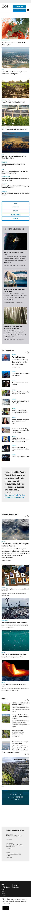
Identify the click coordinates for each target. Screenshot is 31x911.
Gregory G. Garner (16, 748)
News (3, 69)
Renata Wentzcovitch (8, 688)
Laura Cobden (17, 688)
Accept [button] (6, 908)
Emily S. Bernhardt (15, 625)
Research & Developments (14, 229)
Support (19, 6)
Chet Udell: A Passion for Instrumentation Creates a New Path (20, 449)
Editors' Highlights (9, 843)
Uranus (15, 211)
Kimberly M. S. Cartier (10, 265)
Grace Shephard (5, 690)
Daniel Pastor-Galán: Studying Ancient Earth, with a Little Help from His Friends (20, 430)
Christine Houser (25, 688)
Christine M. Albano (21, 722)
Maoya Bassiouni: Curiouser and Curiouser (20, 383)
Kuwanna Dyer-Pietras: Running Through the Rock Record (20, 393)
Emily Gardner (16, 367)
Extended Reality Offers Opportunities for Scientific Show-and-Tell (15, 590)
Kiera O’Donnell (6, 625)
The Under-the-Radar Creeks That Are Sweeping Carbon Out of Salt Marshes (14, 836)
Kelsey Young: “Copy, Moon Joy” (20, 456)
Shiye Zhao (5, 657)
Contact (3, 895)
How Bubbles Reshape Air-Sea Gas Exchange (13, 854)
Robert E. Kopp (24, 746)
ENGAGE (3, 891)
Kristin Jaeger (15, 709)
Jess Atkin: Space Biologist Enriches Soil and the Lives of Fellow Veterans (19, 412)
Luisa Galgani (12, 657)
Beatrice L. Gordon (17, 720)
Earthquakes (15, 207)
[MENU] (28, 10)
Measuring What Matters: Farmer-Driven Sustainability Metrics (14, 845)
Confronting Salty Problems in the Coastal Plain (14, 623)
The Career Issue (8, 350)
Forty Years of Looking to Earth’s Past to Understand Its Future (15, 194)
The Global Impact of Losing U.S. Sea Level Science (20, 742)
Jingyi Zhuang (15, 690)
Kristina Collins (6, 593)
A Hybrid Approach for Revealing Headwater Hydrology (20, 704)
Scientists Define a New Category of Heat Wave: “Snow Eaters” (14, 157)
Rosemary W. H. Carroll (17, 724)
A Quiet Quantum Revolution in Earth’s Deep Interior (13, 685)
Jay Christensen (25, 707)
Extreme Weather (15, 214)
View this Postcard (6, 783)
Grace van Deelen (9, 302)
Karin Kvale (20, 657)
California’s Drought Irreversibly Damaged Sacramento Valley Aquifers (14, 73)
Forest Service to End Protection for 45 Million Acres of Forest (14, 327)
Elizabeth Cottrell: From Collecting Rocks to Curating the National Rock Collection (20, 439)
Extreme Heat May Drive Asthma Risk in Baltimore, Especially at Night (15, 179)
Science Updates (5, 620)
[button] (27, 759)
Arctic (15, 203)
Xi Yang (12, 627)
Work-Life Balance (18, 357)
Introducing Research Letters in (15, 186)
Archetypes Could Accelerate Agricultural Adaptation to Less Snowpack (20, 716)
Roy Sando (21, 709)
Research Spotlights (6, 41)
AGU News (14, 354)
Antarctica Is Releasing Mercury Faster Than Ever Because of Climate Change (15, 172)
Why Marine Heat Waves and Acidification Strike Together (14, 44)
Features (13, 371)
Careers (15, 218)
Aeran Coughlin (23, 625)
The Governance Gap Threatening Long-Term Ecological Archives (18, 732)
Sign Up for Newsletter (19, 10)
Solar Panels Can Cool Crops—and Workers (14, 129)
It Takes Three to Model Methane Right (13, 102)
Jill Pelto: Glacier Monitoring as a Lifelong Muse (20, 402)
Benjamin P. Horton (22, 750)
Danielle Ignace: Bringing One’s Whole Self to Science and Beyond (20, 421)
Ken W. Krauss (5, 627)
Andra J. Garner (16, 746)
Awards (3, 893)
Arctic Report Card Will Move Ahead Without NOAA (14, 290)
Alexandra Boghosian (16, 593)
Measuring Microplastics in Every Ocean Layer (14, 654)
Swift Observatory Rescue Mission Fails (14, 253)
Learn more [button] (6, 903)
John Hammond (17, 707)
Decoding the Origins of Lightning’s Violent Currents (13, 165)
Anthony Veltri (16, 736)
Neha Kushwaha (7, 560)
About (4, 889)
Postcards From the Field (11, 752)
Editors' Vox (4, 162)
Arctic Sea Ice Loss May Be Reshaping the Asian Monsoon (15, 545)
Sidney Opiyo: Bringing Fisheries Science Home (20, 374)
